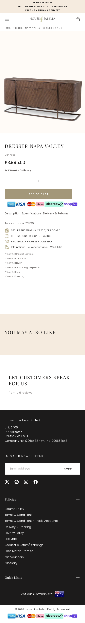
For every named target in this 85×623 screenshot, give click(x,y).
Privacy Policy (14, 533)
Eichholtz (10, 154)
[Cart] (78, 19)
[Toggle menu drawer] (7, 19)
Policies (10, 499)
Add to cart (39, 194)
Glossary (11, 563)
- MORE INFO (44, 241)
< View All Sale (12, 272)
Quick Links (13, 577)
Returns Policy (14, 509)
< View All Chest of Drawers (19, 254)
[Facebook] (35, 481)
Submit (69, 468)
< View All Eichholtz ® (15, 258)
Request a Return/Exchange (24, 545)
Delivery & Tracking (18, 527)
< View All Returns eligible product (22, 267)
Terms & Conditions (18, 515)
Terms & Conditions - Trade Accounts (31, 521)
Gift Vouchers (14, 557)
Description (12, 213)
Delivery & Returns (55, 213)
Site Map (11, 539)
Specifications (32, 213)
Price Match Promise (19, 551)
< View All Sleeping (14, 276)
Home (8, 28)
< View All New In (13, 262)
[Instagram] (26, 481)
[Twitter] (7, 481)
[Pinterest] (16, 481)
